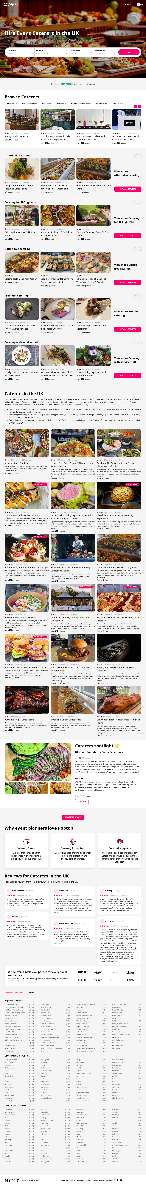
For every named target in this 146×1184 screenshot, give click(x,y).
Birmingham (45, 1142)
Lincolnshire (45, 1090)
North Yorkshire (46, 1098)
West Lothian (117, 1073)
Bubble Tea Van (82, 1035)
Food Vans (44, 1051)
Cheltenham (45, 1156)
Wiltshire (44, 1073)
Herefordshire (46, 1084)
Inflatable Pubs (46, 1013)
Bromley (7, 1162)
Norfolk (79, 1079)
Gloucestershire (46, 1071)
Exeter (114, 1137)
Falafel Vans (116, 1029)
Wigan (78, 1153)
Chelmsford (45, 1115)
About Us (64, 1180)
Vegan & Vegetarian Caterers (15, 1029)
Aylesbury (8, 1109)
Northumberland (82, 1101)
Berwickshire (117, 1093)
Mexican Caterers (82, 1026)
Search (128, 4)
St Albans (8, 1131)
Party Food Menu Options (14, 1026)
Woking (7, 1153)
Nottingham (45, 1060)
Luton (7, 1137)
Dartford (44, 1109)
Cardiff (78, 1068)
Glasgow (115, 1153)
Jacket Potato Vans (11, 1035)
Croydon (8, 1156)
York (113, 1120)
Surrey (7, 1071)
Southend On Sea (47, 1120)
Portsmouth (45, 1126)
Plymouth (115, 1148)
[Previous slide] (135, 106)
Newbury (8, 1139)
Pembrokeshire (117, 1060)
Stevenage (8, 1145)
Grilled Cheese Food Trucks (14, 1040)
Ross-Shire (116, 1090)
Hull (113, 1134)
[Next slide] (139, 106)
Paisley (114, 1156)
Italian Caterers (82, 1013)
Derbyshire (44, 1065)
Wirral (114, 1112)
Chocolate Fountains (119, 1026)
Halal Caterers (10, 1048)
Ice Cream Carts (82, 1043)
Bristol (43, 1079)
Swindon (8, 1148)
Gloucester (80, 1120)
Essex (7, 1082)
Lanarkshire (116, 1068)
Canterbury (80, 1109)
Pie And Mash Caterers (84, 1051)
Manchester (45, 1082)
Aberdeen (115, 1159)
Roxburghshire (117, 1062)
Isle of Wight (45, 1087)
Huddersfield (81, 1145)
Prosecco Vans (46, 1007)
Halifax (78, 1151)
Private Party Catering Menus (15, 1013)
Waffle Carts (116, 1043)
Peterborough (81, 1115)
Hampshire (9, 1084)
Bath (78, 1134)
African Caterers (10, 1046)
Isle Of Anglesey (82, 1087)
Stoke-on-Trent (81, 1123)
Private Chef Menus (48, 1046)
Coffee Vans (80, 1032)
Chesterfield (80, 1118)
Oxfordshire (9, 1062)
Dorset (78, 1071)
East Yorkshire (81, 1076)
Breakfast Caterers (11, 1018)
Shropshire (44, 1076)
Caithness (115, 1087)
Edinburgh (116, 1151)
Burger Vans (80, 1010)
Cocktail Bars (9, 1051)
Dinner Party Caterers (48, 1029)
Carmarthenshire (82, 1093)
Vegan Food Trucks (11, 1037)
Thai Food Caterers (83, 1021)
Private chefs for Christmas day (52, 1048)
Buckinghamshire (11, 1060)
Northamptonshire (11, 1068)
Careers (109, 1180)
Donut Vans (116, 1007)
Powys (78, 1060)
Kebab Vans (116, 1037)
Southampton (45, 1129)
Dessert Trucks (117, 1010)
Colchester (44, 1134)
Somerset (79, 1065)
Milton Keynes (10, 1115)
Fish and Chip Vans (119, 1004)
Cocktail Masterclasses (84, 1015)
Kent (6, 1093)
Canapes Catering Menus (85, 1037)
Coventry (44, 1139)
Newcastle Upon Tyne (120, 1145)
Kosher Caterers (46, 1018)
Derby (43, 1151)
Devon (78, 1082)
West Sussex (9, 1087)
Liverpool (44, 1101)
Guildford (8, 1159)
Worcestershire (46, 1062)
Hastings (44, 1153)
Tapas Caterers (46, 1026)
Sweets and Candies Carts (85, 1048)
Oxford (7, 1118)
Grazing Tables (46, 1032)
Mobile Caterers (10, 1024)
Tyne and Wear (81, 1095)
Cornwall (115, 1071)
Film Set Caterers (11, 1015)
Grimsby (115, 1126)
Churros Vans (117, 1013)
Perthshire (116, 1084)
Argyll (114, 1095)
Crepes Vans (116, 1018)
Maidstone (44, 1123)
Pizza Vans (80, 1007)
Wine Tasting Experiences (50, 1037)
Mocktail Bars (45, 1010)
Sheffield (79, 1126)
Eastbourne (45, 1145)
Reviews (72, 1180)
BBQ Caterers (45, 1040)
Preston (115, 1118)
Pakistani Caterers (118, 1040)
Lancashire (80, 1062)
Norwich (115, 1131)
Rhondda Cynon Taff (83, 1073)
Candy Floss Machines (120, 1024)
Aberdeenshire (117, 1098)
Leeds (78, 1156)
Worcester (80, 1112)
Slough (7, 1134)
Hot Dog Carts (117, 1021)
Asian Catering (10, 1043)
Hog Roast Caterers (83, 1018)
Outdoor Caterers (11, 1021)
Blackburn (116, 1115)
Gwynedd (79, 1084)
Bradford (79, 1159)
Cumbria (79, 1090)
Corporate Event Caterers (14, 1007)
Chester (79, 1148)
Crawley (43, 1118)
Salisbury (79, 1129)
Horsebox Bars (46, 1015)
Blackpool (115, 1129)
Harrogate (80, 1162)
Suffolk (7, 1090)
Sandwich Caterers (47, 1024)
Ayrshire (115, 1076)
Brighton (44, 1137)
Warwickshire (9, 1095)
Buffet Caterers (46, 1021)
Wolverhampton (46, 1159)
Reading (8, 1120)
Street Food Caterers (12, 1032)
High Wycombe (10, 1112)
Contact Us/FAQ (98, 1180)
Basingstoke (9, 1151)
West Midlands (10, 1101)
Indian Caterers (46, 1035)
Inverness (115, 1162)
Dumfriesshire (117, 1065)
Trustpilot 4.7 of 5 (30, 1180)
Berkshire (8, 1073)
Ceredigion (80, 1098)
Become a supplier (84, 1180)
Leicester (44, 1148)
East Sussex (9, 1098)
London (7, 1079)
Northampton (9, 1126)
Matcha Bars (116, 1048)
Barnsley (79, 1139)
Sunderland (116, 1142)
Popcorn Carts (117, 1032)
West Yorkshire (46, 1095)
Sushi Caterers (81, 1024)
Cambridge (45, 1112)
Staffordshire (45, 1068)
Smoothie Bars (117, 1046)
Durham (115, 1139)
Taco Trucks (80, 1029)
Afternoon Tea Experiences (86, 1004)
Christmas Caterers (11, 1004)
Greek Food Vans (118, 1015)
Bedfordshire (9, 1065)
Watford (7, 1129)
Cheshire (44, 1093)
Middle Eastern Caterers (121, 1035)
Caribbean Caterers (48, 1043)
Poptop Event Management (14, 992)
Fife (113, 1082)
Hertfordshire (9, 1076)
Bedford (7, 1123)
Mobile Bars (45, 1004)
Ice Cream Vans (82, 1046)
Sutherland (116, 1079)
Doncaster (80, 1142)
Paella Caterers (81, 1040)
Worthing (44, 1131)
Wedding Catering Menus (14, 1010)
